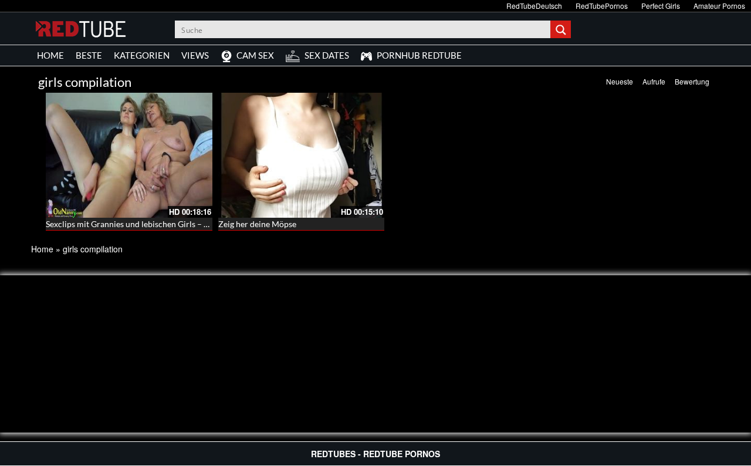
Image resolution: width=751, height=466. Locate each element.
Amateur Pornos (719, 6)
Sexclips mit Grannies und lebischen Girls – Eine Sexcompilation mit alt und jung (191, 224)
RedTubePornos (602, 6)
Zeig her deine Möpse (257, 224)
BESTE (89, 55)
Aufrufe (653, 81)
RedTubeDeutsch (534, 6)
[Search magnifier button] (562, 29)
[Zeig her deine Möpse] (301, 155)
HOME (50, 55)
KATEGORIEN (142, 55)
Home (42, 249)
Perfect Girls (660, 6)
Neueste (619, 81)
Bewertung (692, 81)
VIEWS (195, 55)
